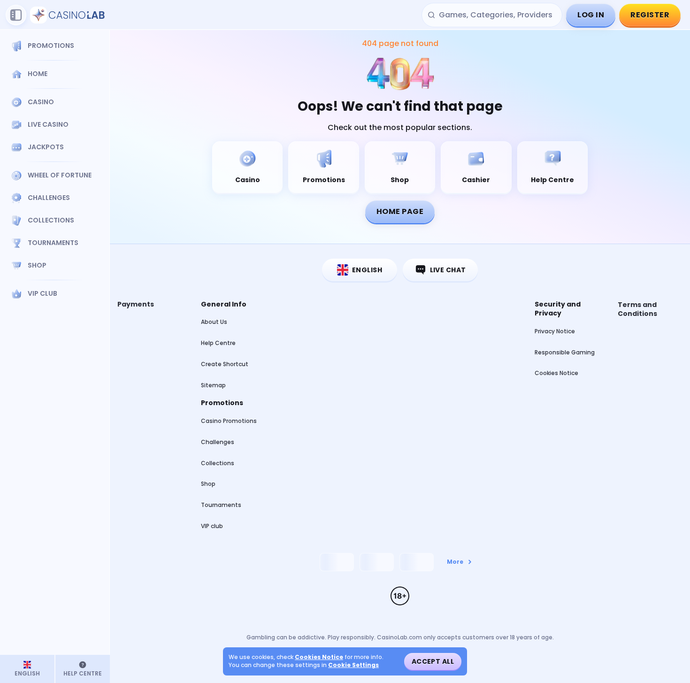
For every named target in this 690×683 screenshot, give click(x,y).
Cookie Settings (353, 665)
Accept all (433, 661)
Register (649, 14)
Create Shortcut (224, 364)
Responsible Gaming (565, 352)
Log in (590, 14)
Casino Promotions (229, 421)
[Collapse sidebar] (16, 15)
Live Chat (448, 270)
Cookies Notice (556, 373)
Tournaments (221, 505)
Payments (135, 304)
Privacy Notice (555, 331)
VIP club (212, 526)
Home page (399, 211)
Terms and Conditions (637, 309)
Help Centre (218, 343)
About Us (214, 322)
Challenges (217, 442)
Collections (217, 463)
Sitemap (213, 385)
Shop (208, 484)
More (455, 562)
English (367, 270)
